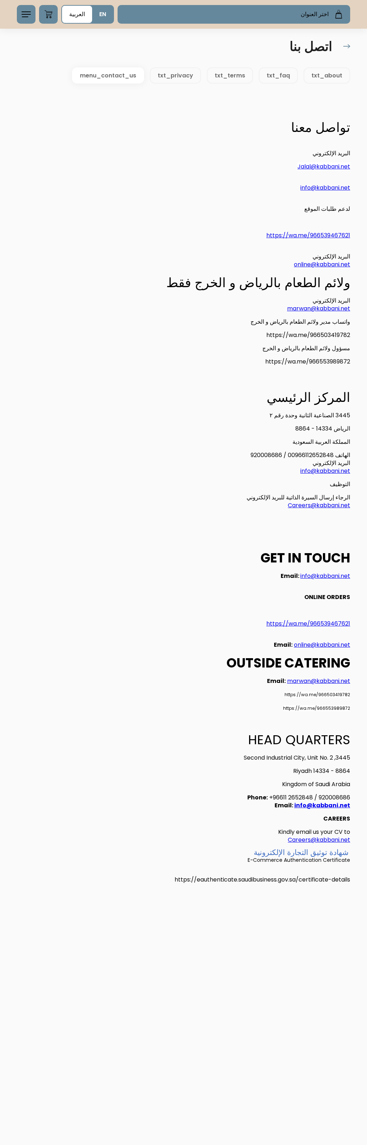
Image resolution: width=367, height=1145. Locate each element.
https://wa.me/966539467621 (308, 235)
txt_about (326, 75)
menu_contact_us (108, 75)
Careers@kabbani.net (319, 505)
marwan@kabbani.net (318, 308)
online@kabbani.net (322, 264)
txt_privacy (175, 75)
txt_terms (230, 75)
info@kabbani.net (325, 188)
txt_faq (278, 75)
